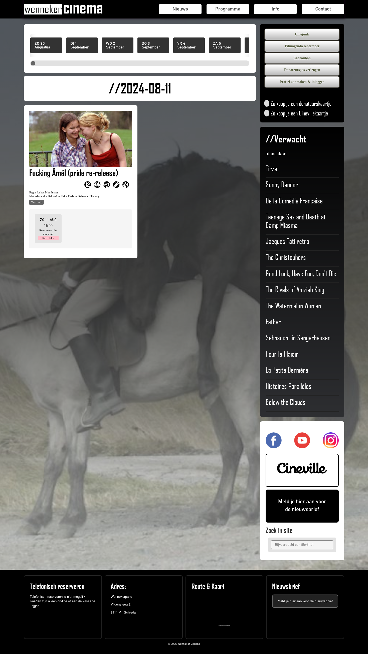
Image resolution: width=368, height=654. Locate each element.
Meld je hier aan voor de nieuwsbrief (302, 505)
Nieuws (180, 8)
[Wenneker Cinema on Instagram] (331, 446)
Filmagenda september (302, 46)
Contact (323, 8)
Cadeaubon (302, 58)
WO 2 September (115, 45)
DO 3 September (151, 45)
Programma (227, 8)
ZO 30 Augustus (42, 45)
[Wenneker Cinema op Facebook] (274, 446)
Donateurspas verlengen (302, 70)
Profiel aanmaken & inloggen (302, 82)
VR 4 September (186, 45)
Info (275, 8)
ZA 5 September (222, 45)
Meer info (36, 201)
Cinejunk (302, 34)
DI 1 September (79, 45)
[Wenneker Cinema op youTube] (302, 446)
